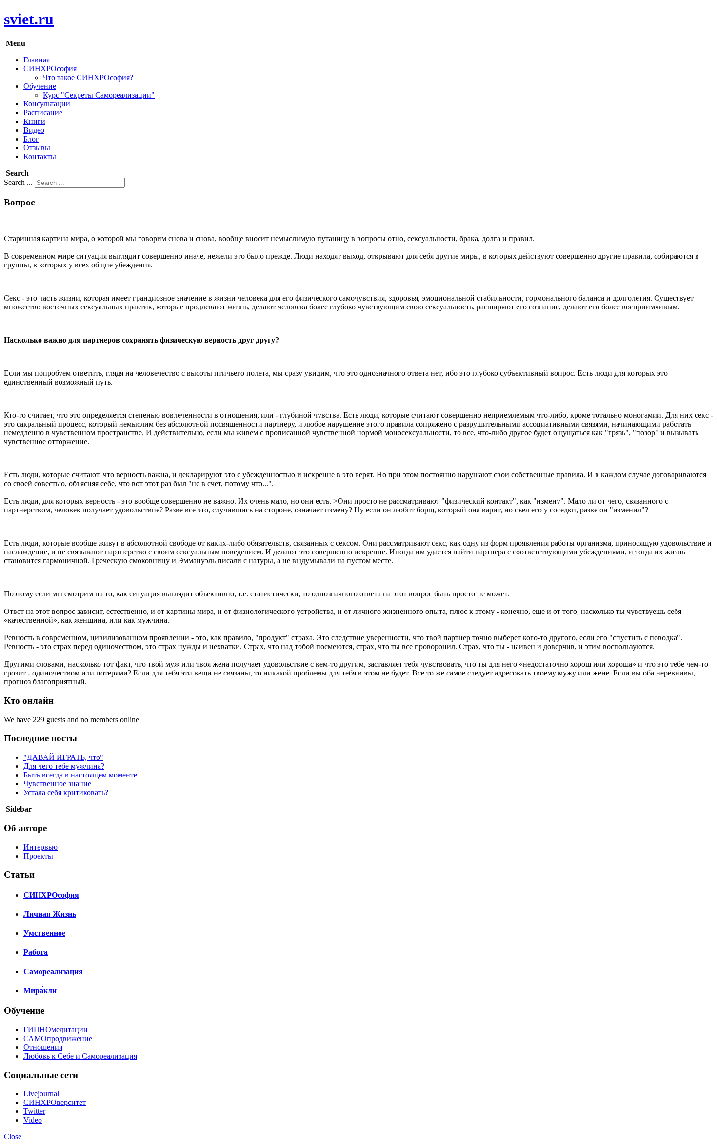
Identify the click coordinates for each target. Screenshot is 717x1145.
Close (12, 1136)
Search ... (18, 182)
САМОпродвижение (57, 1038)
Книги (34, 121)
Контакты (39, 156)
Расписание (42, 112)
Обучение (39, 86)
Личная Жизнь (49, 914)
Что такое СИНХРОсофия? (88, 77)
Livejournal (41, 1093)
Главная (36, 60)
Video (32, 1120)
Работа (35, 952)
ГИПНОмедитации (55, 1029)
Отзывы (36, 147)
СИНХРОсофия (50, 68)
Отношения (42, 1047)
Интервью (40, 847)
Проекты (38, 856)
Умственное (44, 933)
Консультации (46, 104)
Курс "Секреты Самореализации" (99, 95)
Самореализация (53, 971)
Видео (33, 130)
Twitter (34, 1111)
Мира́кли (40, 990)
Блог (31, 139)
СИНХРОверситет (54, 1102)
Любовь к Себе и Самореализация (80, 1056)
